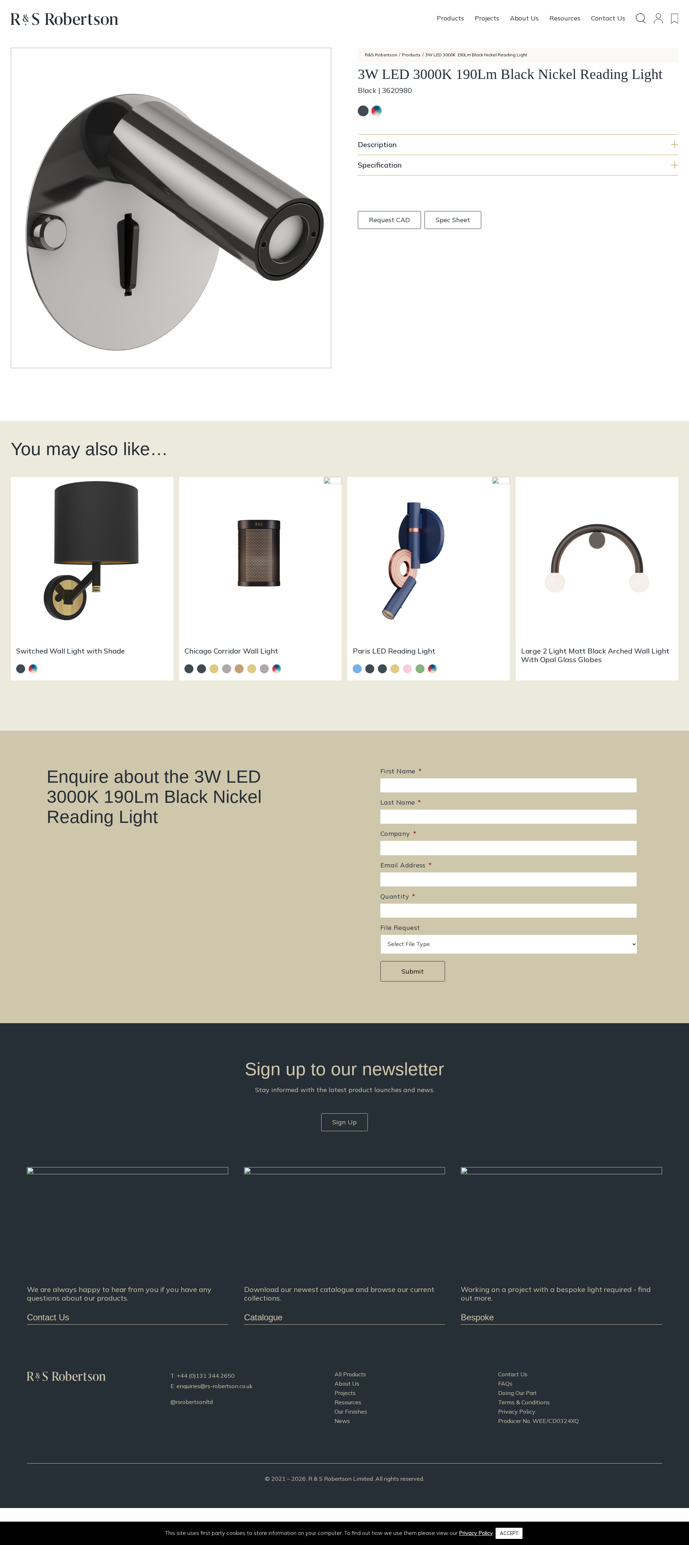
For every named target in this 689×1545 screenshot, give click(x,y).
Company (398, 833)
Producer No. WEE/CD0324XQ (538, 1420)
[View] (344, 1246)
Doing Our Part (517, 1392)
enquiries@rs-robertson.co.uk (215, 1386)
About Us (346, 1383)
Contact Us (513, 1374)
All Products (350, 1374)
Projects (345, 1392)
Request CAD (389, 220)
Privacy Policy (516, 1411)
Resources (347, 1402)
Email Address (406, 865)
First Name (401, 771)
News (342, 1420)
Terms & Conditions (524, 1402)
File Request (400, 927)
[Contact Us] (127, 1246)
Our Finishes (350, 1411)
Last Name (400, 802)
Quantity (397, 896)
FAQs (505, 1383)
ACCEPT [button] (509, 1533)
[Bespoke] (561, 1246)
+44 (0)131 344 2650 (206, 1375)
